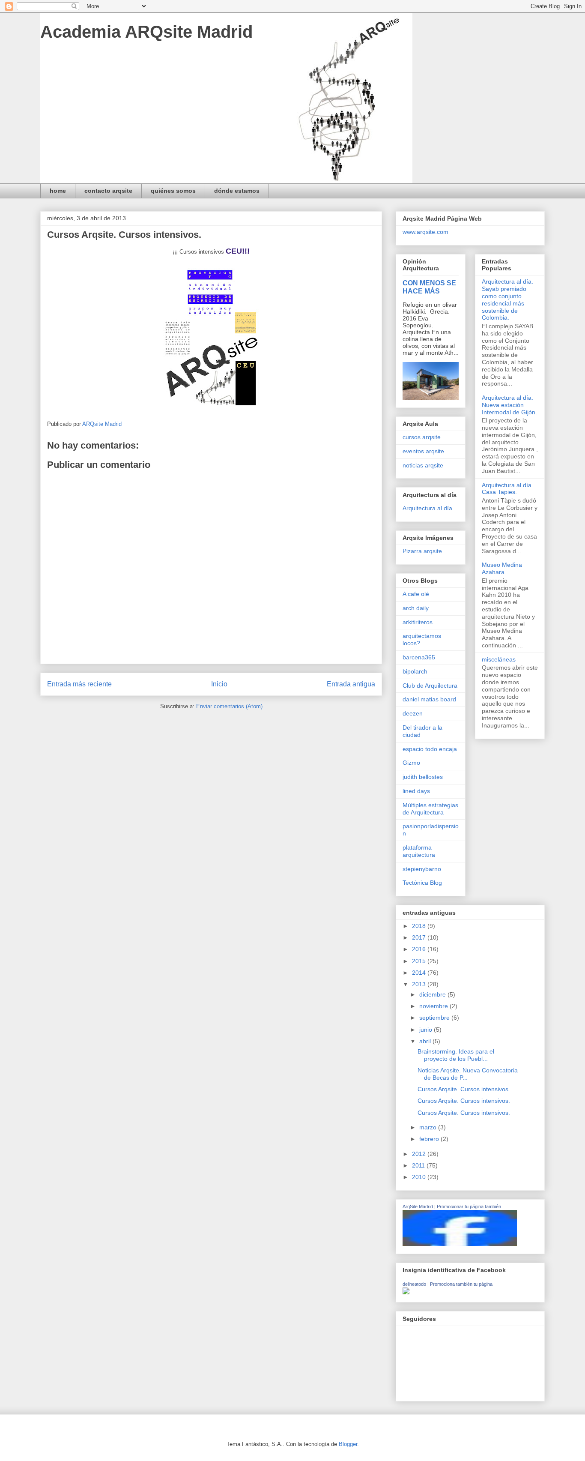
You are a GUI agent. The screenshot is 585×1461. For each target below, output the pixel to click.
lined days (416, 790)
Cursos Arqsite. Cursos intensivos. (464, 1089)
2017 (419, 937)
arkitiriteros (418, 622)
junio (426, 1029)
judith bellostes (423, 776)
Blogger (348, 1444)
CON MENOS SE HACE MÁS (429, 287)
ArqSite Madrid (418, 1206)
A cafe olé (416, 593)
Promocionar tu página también (469, 1206)
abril (426, 1041)
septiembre (435, 1017)
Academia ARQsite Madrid (146, 31)
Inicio (219, 684)
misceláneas (499, 659)
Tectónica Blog (422, 882)
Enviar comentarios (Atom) (229, 706)
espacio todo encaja (430, 748)
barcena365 (419, 657)
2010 (419, 1177)
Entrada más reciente (79, 684)
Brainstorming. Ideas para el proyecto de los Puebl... (456, 1055)
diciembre (433, 994)
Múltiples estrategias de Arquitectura (430, 809)
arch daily (416, 608)
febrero (430, 1138)
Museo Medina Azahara (502, 568)
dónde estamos (237, 190)
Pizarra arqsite (422, 551)
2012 (419, 1153)
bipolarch (415, 671)
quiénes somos (173, 190)
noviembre (434, 1006)
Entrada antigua (351, 684)
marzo (428, 1127)
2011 (419, 1165)
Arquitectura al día (427, 508)
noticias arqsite (423, 465)
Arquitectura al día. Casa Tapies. (507, 489)
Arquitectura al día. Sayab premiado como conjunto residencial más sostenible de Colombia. (507, 299)
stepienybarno (422, 868)
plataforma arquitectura (419, 851)
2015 (419, 961)
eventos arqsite (423, 451)
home (58, 190)
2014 (419, 972)
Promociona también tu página (461, 1284)
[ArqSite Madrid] (460, 1243)
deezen (413, 713)
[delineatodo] (406, 1292)
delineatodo (414, 1284)
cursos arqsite (422, 437)
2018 (419, 925)
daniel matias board (429, 699)
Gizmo (411, 762)
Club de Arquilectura (430, 685)
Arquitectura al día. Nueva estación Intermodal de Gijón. (509, 405)
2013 (419, 984)
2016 (419, 949)
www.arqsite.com (425, 231)
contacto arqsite (108, 190)
